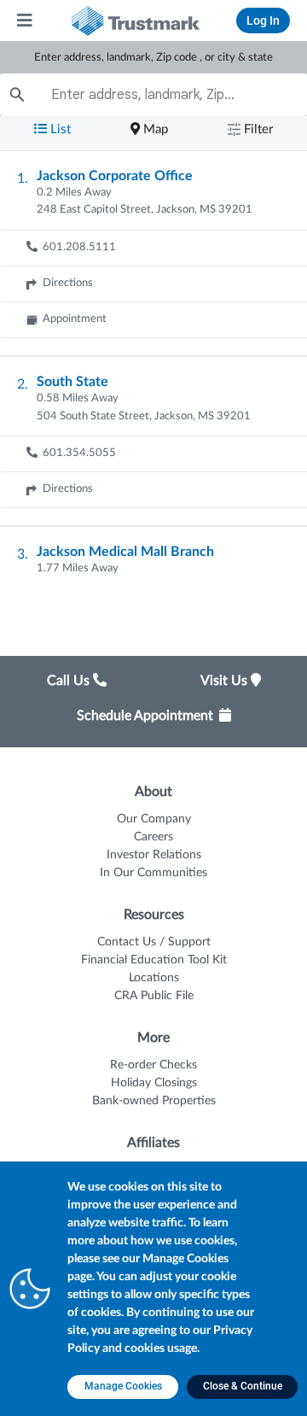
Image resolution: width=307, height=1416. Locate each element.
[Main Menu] (25, 20)
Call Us (70, 681)
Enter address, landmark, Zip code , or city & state (153, 57)
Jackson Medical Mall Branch (125, 552)
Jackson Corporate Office (115, 176)
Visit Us (225, 681)
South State (72, 382)
